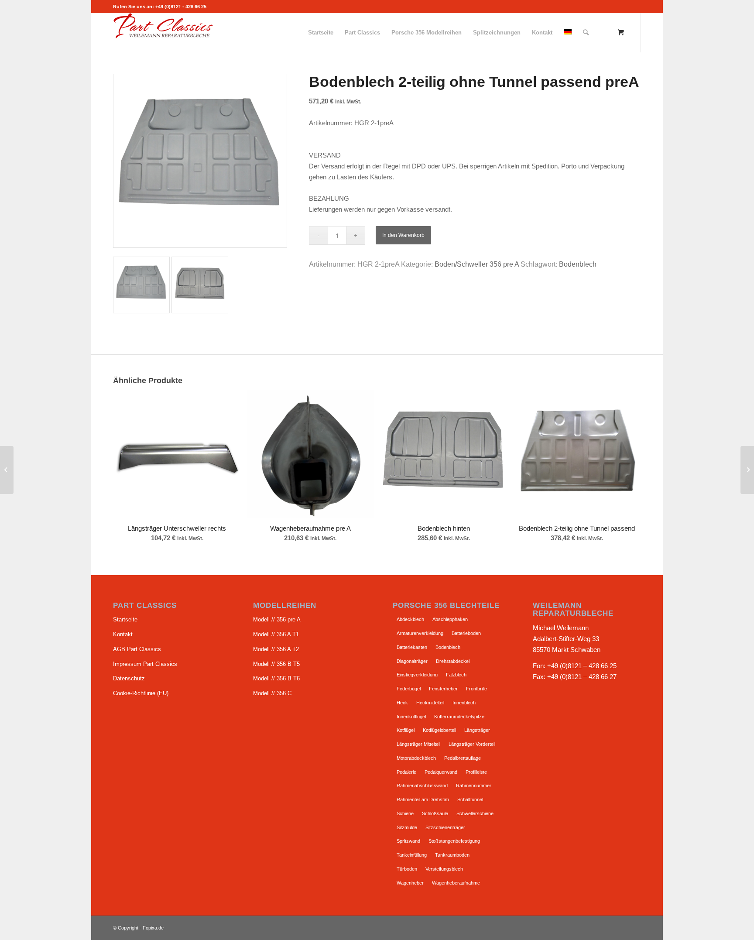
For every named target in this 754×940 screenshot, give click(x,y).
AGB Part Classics (137, 649)
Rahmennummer (473, 785)
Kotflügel (406, 730)
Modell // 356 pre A (277, 619)
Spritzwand (408, 841)
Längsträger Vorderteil (472, 744)
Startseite (125, 619)
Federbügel (409, 688)
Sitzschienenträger (445, 827)
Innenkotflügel (411, 716)
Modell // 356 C (272, 693)
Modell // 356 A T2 (276, 649)
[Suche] (585, 32)
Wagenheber (410, 882)
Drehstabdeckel (453, 661)
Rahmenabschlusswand (422, 785)
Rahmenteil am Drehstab (423, 799)
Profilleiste (476, 772)
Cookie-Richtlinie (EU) (140, 693)
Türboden (407, 868)
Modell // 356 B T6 (276, 678)
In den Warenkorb (403, 235)
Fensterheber (443, 688)
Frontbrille (476, 688)
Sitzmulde (407, 827)
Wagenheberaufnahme (456, 882)
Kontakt (123, 634)
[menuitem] (320, 32)
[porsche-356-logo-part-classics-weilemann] (163, 32)
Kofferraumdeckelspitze (459, 716)
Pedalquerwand (441, 772)
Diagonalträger (412, 661)
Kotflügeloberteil (439, 730)
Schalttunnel (470, 799)
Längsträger (477, 730)
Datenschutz (129, 678)
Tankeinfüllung (412, 855)
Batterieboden (466, 633)
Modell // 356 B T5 (276, 664)
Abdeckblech (410, 619)
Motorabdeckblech (416, 758)
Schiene (405, 813)
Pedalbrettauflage (462, 758)
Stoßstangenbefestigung (454, 841)
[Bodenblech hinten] (747, 470)
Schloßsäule (435, 813)
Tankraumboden (452, 855)
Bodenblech (577, 264)
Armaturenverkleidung (420, 633)
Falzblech (456, 674)
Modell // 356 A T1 (276, 634)
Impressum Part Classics (145, 664)
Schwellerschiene (475, 813)
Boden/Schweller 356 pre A (477, 264)
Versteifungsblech (444, 868)
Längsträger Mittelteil (418, 744)
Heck (402, 702)
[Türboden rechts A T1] (7, 470)
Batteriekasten (412, 647)
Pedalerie (406, 772)
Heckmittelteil (430, 702)
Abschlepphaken (450, 619)
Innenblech (464, 702)
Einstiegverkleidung (417, 674)
